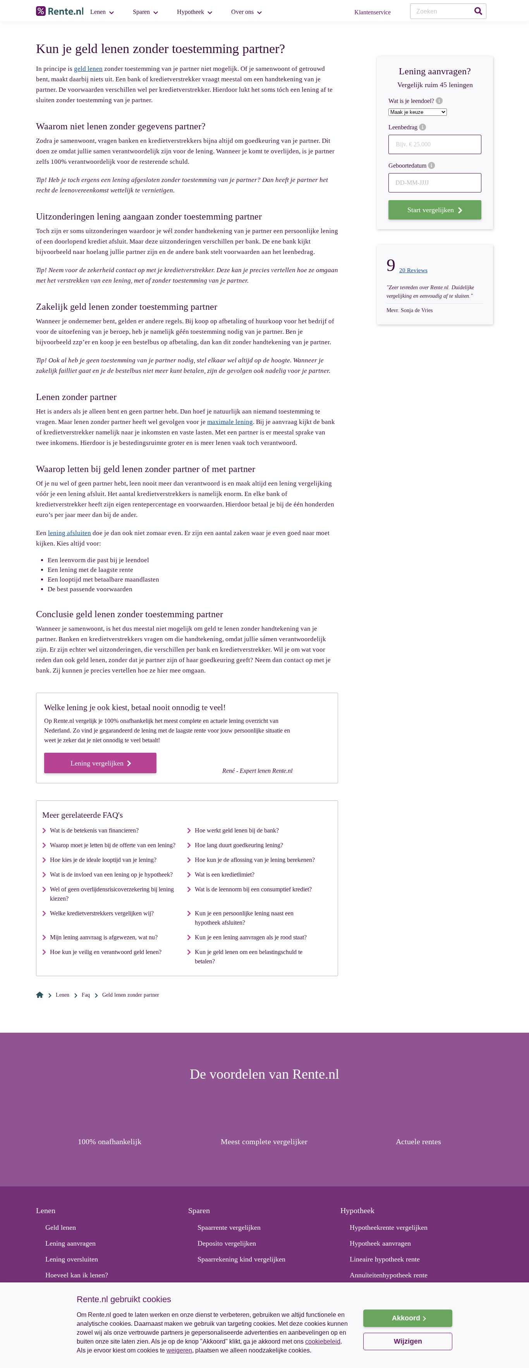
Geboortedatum (408, 165)
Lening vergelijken (97, 763)
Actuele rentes (418, 1141)
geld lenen (88, 68)
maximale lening (230, 422)
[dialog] (264, 1325)
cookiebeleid (322, 1341)
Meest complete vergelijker (264, 1141)
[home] (39, 995)
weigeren (179, 1350)
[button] (212, 1355)
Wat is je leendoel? (412, 101)
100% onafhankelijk (109, 1141)
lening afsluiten (69, 533)
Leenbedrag (403, 127)
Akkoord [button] (406, 1318)
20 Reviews (413, 270)
